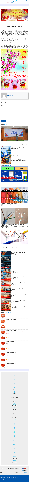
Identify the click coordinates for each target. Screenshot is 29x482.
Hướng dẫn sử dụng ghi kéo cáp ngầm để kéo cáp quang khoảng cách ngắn (18, 301)
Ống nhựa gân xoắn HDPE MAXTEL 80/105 (11, 341)
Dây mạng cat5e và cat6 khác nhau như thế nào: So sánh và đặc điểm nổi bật (12, 224)
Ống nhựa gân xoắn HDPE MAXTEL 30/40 (11, 363)
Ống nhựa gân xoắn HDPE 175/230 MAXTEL (11, 319)
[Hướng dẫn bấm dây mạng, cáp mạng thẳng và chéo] (14, 174)
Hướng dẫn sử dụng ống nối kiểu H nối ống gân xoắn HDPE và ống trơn (19, 289)
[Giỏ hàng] (26, 1)
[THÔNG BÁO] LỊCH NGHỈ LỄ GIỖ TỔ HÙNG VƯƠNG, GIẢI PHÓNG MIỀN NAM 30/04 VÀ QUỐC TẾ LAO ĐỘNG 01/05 (18, 160)
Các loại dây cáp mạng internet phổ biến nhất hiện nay (9, 203)
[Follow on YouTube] (25, 468)
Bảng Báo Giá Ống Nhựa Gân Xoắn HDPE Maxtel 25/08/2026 (18, 253)
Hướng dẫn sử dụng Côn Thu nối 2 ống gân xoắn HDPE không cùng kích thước (19, 277)
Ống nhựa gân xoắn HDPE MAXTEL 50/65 (11, 352)
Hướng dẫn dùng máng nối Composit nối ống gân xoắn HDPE (18, 295)
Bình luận (2, 105)
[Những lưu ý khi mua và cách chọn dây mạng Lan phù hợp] (14, 236)
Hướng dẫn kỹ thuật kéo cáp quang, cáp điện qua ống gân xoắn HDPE (18, 307)
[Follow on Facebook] (23, 468)
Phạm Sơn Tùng (10, 95)
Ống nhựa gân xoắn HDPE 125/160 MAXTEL (11, 330)
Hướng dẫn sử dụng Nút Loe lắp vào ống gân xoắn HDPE (19, 283)
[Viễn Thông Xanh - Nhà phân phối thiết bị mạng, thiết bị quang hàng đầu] (14, 1)
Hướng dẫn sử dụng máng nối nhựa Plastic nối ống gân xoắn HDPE (19, 271)
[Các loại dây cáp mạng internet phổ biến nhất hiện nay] (14, 195)
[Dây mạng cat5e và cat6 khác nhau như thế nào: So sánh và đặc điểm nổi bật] (14, 216)
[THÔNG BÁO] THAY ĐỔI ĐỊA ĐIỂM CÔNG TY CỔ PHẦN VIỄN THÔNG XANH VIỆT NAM (19, 148)
